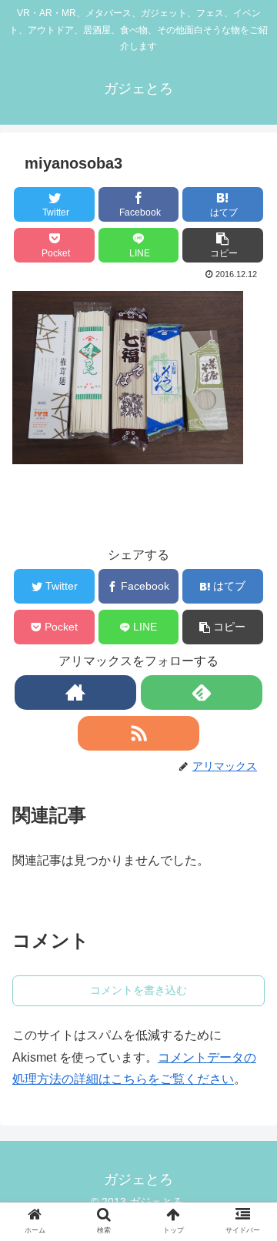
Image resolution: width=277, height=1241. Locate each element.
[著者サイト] (75, 692)
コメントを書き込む (138, 990)
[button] (222, 245)
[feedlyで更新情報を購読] (201, 692)
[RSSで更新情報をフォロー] (138, 733)
